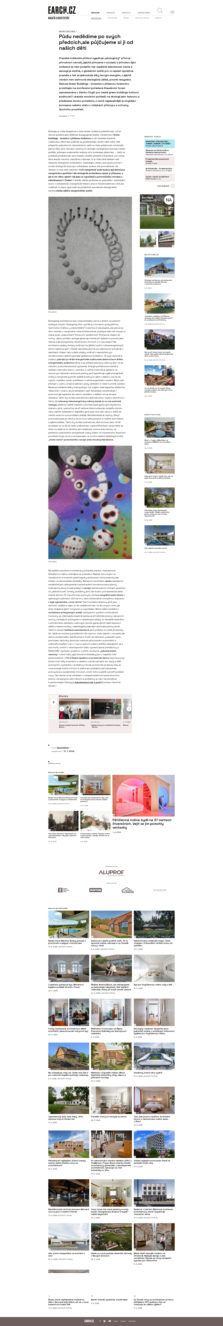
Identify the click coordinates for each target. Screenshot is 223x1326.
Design (126, 18)
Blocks (63, 696)
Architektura (96, 18)
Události (158, 18)
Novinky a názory (142, 18)
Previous (61, 708)
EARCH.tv (126, 13)
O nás (116, 1321)
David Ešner (63, 116)
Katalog (111, 13)
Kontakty (132, 1321)
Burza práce (144, 13)
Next (129, 708)
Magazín (95, 13)
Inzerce (123, 1321)
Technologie (112, 18)
